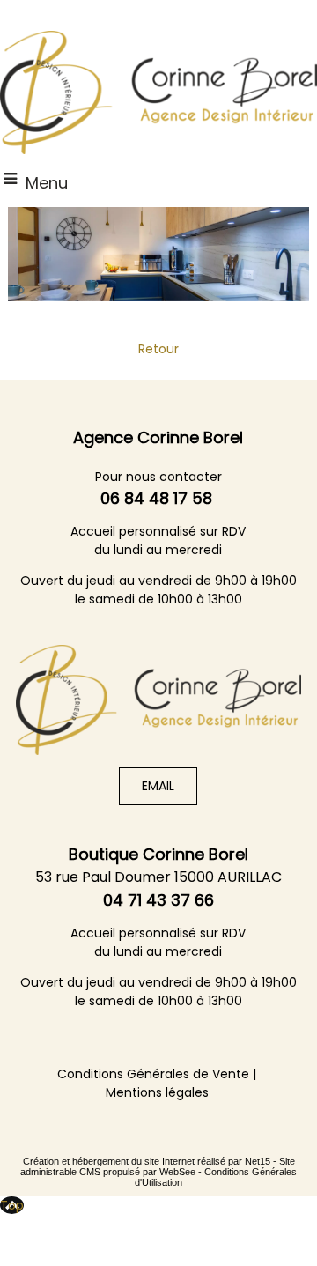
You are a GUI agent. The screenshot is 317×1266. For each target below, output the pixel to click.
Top (12, 1205)
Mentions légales (157, 1092)
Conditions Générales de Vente (153, 1074)
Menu (47, 183)
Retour (158, 349)
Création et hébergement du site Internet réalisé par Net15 (146, 1161)
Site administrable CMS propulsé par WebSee (157, 1166)
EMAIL (158, 786)
